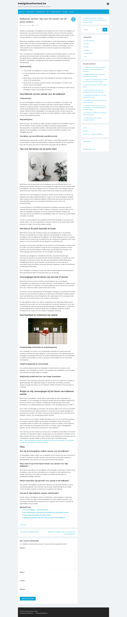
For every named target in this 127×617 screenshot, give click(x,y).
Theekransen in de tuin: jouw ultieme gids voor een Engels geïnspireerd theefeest (94, 69)
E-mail (22, 580)
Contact (71, 11)
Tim (34, 25)
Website (22, 589)
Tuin (47, 11)
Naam (22, 572)
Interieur (21, 11)
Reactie (23, 548)
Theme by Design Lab (41, 613)
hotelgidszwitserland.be (32, 3)
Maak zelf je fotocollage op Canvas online (37, 515)
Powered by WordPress (26, 613)
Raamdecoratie (40, 11)
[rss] (108, 4)
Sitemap (85, 131)
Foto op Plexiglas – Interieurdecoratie (36, 510)
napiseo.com (91, 149)
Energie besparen (56, 11)
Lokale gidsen (30, 11)
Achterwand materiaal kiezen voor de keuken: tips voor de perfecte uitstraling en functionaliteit (94, 107)
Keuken (86, 47)
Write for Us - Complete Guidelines (93, 134)
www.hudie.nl (87, 141)
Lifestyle (65, 11)
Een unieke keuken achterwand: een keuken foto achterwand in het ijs (46, 512)
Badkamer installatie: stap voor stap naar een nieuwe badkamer (44, 517)
